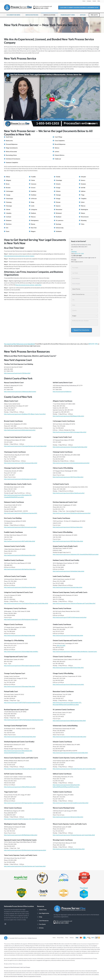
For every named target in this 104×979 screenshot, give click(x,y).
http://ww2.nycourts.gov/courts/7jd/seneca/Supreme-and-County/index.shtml (25, 768)
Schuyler (83, 176)
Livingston (34, 209)
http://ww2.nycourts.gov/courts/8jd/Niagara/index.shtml (19, 635)
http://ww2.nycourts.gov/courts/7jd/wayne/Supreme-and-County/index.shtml (74, 835)
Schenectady (59, 227)
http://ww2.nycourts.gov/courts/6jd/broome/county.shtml (19, 430)
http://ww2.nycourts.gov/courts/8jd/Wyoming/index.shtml (68, 849)
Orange (58, 187)
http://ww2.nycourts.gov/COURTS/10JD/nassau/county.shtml (69, 617)
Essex (7, 231)
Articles (41, 928)
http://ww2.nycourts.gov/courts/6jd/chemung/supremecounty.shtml (71, 463)
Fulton (33, 180)
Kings (32, 202)
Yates (82, 224)
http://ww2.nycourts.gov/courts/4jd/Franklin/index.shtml (19, 541)
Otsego (58, 198)
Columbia (8, 213)
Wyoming (83, 220)
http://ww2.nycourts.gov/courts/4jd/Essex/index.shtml (67, 527)
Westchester (85, 216)
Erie (7, 227)
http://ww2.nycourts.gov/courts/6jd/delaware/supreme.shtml (20, 513)
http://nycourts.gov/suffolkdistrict (62, 391)
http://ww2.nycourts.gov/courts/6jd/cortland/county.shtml (68, 493)
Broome (8, 187)
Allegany (8, 180)
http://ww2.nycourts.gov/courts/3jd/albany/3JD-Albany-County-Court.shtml (25, 414)
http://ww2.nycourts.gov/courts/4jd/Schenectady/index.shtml (69, 736)
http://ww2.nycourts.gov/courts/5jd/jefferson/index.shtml (20, 587)
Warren (83, 206)
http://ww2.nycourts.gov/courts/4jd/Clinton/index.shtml (68, 477)
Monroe (33, 216)
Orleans (58, 191)
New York (33, 227)
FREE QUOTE (94, 15)
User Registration (44, 913)
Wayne (83, 213)
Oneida (58, 176)
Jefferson (34, 198)
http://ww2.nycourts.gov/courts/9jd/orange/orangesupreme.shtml (22, 665)
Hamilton (33, 191)
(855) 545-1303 (42, 8)
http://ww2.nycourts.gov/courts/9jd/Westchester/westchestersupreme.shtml (25, 850)
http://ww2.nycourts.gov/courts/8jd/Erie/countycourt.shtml (20, 527)
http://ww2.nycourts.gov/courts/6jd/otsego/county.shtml (68, 684)
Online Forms (43, 909)
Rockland (58, 216)
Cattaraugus (9, 191)
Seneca (83, 180)
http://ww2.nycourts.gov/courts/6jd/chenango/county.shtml (20, 479)
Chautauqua (9, 198)
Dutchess (8, 224)
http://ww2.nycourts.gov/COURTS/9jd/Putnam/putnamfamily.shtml (22, 702)
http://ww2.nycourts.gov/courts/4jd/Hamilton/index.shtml (20, 569)
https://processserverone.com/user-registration (28, 285)
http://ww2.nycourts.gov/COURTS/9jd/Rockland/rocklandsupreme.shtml (23, 719)
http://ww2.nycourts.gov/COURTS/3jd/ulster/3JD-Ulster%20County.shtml (24, 819)
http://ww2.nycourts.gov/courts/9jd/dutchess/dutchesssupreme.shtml (71, 513)
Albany (8, 176)
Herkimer (33, 195)
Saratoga (58, 224)
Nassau (33, 224)
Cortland (8, 216)
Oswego (58, 195)
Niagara (33, 231)
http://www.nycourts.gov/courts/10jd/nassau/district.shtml (20, 391)
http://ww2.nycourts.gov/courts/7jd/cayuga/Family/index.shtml (70, 447)
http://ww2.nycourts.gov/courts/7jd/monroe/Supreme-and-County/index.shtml (74, 603)
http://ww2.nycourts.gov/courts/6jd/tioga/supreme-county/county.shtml (23, 803)
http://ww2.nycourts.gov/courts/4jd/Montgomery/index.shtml (21, 619)
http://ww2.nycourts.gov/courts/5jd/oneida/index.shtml (68, 635)
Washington (84, 209)
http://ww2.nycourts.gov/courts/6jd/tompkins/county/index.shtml (70, 803)
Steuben (83, 184)
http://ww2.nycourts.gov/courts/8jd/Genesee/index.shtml (19, 555)
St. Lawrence (59, 220)
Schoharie (59, 231)
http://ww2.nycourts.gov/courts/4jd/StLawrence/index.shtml (69, 720)
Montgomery (35, 220)
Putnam (58, 202)
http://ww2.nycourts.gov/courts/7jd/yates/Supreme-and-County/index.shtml (25, 866)
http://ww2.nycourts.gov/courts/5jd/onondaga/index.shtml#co (21, 651)
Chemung (8, 202)
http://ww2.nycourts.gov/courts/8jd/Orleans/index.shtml (68, 667)
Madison (33, 213)
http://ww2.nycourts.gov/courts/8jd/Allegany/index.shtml (68, 416)
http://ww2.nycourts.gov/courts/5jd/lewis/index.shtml (67, 587)
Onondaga (59, 180)
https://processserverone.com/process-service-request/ (19, 256)
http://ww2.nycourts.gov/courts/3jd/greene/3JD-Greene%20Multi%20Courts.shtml (75, 554)
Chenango (9, 206)
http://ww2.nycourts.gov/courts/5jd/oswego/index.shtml (19, 686)
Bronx (7, 184)
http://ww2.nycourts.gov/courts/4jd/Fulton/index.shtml (68, 541)
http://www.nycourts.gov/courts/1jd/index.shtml (17, 373)
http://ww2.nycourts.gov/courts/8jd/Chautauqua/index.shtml (20, 463)
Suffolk (83, 187)
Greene (33, 187)
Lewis (32, 206)
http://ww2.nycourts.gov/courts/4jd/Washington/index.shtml (20, 835)
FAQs (40, 917)
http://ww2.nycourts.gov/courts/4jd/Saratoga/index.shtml (20, 736)
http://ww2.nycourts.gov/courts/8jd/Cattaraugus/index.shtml (69, 432)
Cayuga (8, 195)
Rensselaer (59, 209)
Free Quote (42, 924)
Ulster (83, 202)
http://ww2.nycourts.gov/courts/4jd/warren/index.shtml (68, 817)
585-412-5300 (61, 645)
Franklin (33, 176)
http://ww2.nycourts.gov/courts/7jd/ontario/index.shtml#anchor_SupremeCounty (75, 651)
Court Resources (44, 920)
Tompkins (83, 198)
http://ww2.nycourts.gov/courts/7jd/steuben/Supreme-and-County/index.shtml (74, 768)
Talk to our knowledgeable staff (44, 6)
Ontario (58, 184)
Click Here (74, 251)
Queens (58, 206)
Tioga (82, 195)
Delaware (8, 220)
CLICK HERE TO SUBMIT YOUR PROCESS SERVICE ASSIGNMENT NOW (79, 7)
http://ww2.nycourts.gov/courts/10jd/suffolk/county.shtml (20, 787)
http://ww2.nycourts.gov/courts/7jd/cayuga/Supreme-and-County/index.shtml (25, 446)
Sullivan (83, 191)
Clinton (8, 209)
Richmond (59, 213)
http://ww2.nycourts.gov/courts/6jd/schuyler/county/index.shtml (70, 752)
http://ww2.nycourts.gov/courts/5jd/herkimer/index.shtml (68, 571)
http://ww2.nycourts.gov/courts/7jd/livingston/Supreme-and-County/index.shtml (26, 603)
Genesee (33, 184)
